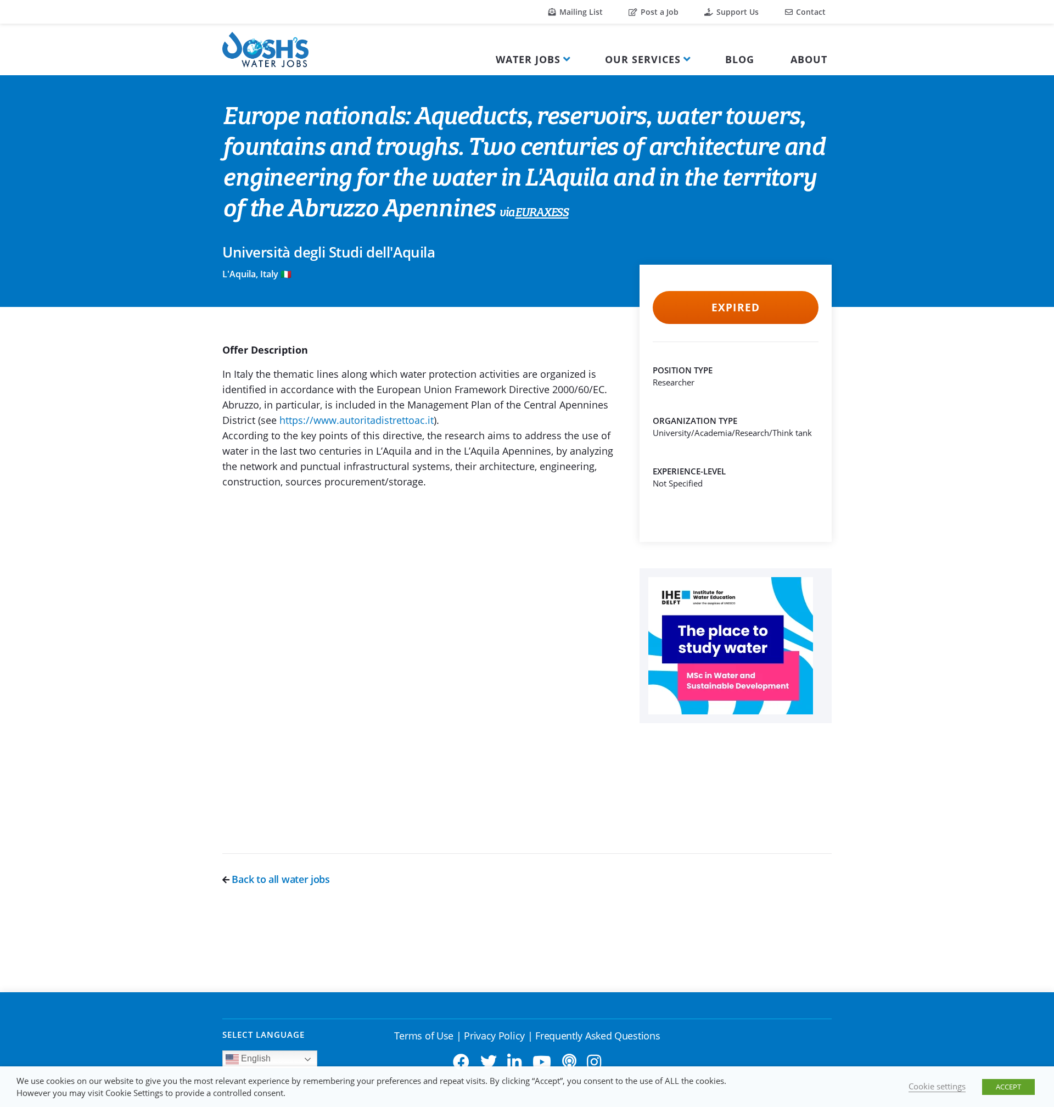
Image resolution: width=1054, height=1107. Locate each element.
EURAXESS (541, 213)
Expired (735, 307)
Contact (810, 12)
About (808, 59)
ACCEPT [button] (1008, 1087)
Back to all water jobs (279, 879)
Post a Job (658, 12)
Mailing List (580, 12)
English (255, 1058)
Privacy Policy (494, 1035)
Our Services (643, 59)
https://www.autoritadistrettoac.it (356, 420)
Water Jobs (528, 59)
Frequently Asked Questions (597, 1035)
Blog (739, 59)
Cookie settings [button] (937, 1086)
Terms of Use (423, 1035)
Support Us (736, 12)
